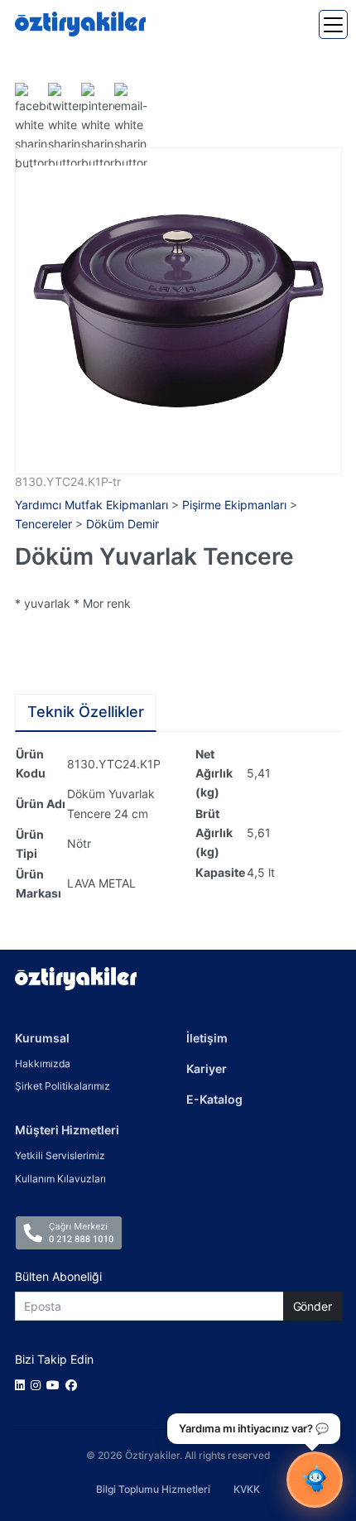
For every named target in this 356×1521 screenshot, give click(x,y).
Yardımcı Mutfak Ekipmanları (91, 505)
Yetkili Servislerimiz (60, 1155)
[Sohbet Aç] (314, 1479)
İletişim (207, 1038)
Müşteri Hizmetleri (67, 1130)
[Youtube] (55, 1384)
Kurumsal (42, 1038)
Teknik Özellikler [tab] (85, 711)
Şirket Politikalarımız (62, 1086)
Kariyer (206, 1068)
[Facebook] (74, 1384)
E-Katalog (214, 1099)
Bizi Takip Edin (54, 1359)
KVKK (246, 1489)
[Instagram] (38, 1384)
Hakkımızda (42, 1063)
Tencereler (43, 524)
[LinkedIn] (23, 1384)
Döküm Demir (122, 524)
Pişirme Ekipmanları (234, 505)
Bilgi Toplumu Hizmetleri (153, 1489)
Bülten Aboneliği (58, 1276)
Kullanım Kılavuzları (60, 1178)
